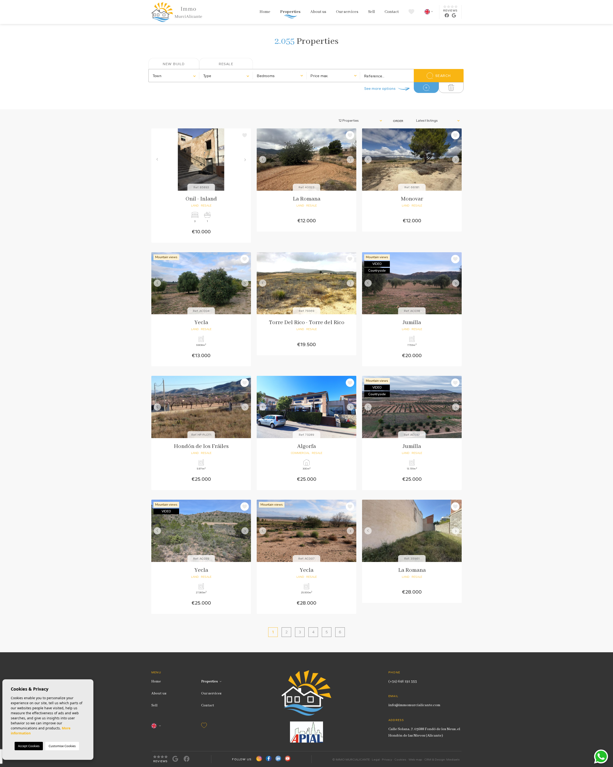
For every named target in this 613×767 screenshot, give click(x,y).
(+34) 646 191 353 (402, 681)
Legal (376, 759)
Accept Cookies (29, 746)
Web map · (416, 759)
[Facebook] (269, 759)
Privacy (387, 759)
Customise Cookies (62, 746)
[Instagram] (259, 759)
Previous (156, 159)
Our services (347, 11)
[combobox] (174, 75)
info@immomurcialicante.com (414, 705)
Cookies (400, 759)
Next (246, 159)
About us (318, 11)
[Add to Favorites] (244, 135)
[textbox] (174, 76)
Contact (392, 11)
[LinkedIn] (278, 759)
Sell (371, 11)
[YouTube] (288, 759)
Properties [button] (290, 11)
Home (265, 11)
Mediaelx (453, 759)
